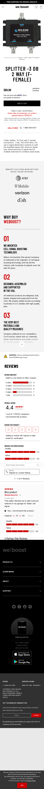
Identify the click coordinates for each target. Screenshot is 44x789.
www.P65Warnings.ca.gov (18, 357)
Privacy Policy (31, 781)
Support (7, 591)
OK (22, 785)
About (6, 581)
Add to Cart (22, 103)
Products (7, 562)
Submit (36, 715)
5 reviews (35, 90)
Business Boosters (10, 57)
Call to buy (13, 128)
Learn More (8, 572)
